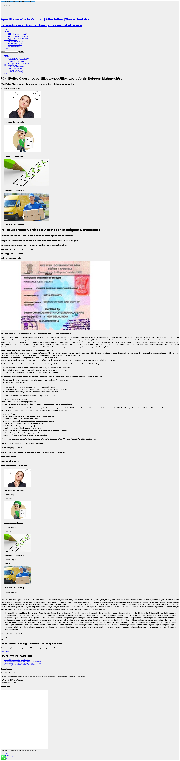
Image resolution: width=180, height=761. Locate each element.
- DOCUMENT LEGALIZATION (18, 61)
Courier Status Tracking (15, 46)
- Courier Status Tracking (15, 72)
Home (6, 753)
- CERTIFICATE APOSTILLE (17, 60)
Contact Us (5, 652)
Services (6, 755)
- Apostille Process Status (15, 70)
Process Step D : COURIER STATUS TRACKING (20, 665)
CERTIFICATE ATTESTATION (18, 33)
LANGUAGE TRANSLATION (18, 38)
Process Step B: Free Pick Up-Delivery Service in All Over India (23, 661)
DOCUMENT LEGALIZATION (18, 36)
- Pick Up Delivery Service (16, 68)
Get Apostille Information (15, 41)
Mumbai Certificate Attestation (12, 88)
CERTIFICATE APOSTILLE (17, 35)
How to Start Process (10, 757)
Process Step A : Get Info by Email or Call (17, 660)
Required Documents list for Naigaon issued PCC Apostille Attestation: (30, 396)
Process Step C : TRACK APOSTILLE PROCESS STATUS (22, 663)
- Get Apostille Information (16, 66)
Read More (8, 499)
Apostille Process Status (15, 45)
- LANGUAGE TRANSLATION (18, 63)
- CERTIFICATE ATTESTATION (18, 58)
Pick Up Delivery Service (15, 43)
